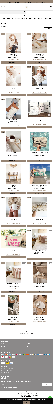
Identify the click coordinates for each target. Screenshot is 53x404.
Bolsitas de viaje (39, 118)
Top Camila (13, 316)
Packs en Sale (13, 185)
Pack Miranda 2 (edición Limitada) (40, 250)
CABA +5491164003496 (8, 368)
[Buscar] (24, 12)
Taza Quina (13, 217)
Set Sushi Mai (39, 316)
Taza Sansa (13, 152)
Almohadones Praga (39, 54)
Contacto (3, 346)
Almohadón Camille (13, 119)
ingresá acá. (35, 395)
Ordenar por (3, 26)
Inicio (2, 23)
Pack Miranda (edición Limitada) (13, 283)
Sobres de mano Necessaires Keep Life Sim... (40, 152)
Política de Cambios (30, 349)
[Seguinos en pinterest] (5, 378)
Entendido (26, 402)
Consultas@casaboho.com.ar (9, 370)
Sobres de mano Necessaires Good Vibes (13, 249)
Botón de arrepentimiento (26, 396)
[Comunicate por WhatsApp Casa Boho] (50, 397)
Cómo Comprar (4, 349)
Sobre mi (28, 346)
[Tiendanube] (26, 392)
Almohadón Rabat (13, 54)
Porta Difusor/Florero (40, 283)
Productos (28, 343)
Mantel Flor (39, 217)
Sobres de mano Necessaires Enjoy (39, 185)
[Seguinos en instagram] (2, 378)
